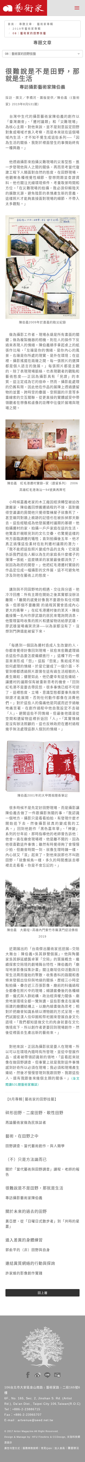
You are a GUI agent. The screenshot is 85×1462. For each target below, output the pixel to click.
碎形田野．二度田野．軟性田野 (34, 1113)
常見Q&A (46, 1448)
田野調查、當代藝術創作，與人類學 (35, 1146)
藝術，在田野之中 (22, 1136)
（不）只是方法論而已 (26, 1159)
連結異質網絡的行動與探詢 (30, 1263)
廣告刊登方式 (12, 1448)
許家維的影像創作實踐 (23, 1273)
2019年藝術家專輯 (27, 28)
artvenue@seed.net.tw (35, 1420)
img (28, 1373)
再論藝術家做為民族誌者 (25, 1122)
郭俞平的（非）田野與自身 (27, 1250)
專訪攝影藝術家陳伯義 (23, 1198)
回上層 (43, 1293)
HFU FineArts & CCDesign (48, 1437)
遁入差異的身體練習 (24, 1240)
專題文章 (25, 24)
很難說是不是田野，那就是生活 (34, 1188)
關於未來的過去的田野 (26, 1211)
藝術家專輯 (45, 24)
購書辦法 (73, 1448)
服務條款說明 (30, 1448)
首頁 (11, 24)
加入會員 (59, 1448)
